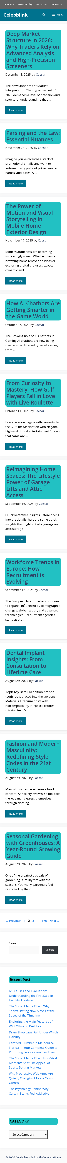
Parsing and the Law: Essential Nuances (33, 136)
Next (54, 921)
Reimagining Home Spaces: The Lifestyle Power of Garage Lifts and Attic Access (33, 482)
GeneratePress (51, 1157)
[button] (44, 15)
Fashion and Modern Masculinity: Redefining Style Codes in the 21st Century (33, 756)
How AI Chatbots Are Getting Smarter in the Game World (33, 310)
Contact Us (57, 4)
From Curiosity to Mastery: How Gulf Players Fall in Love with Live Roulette (30, 392)
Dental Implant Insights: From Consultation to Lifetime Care (26, 662)
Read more (16, 110)
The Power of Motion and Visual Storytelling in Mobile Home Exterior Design (29, 219)
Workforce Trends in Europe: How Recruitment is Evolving (32, 571)
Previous (13, 921)
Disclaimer (41, 4)
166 (44, 921)
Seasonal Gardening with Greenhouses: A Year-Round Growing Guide (33, 846)
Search (13, 943)
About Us (9, 4)
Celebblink (16, 15)
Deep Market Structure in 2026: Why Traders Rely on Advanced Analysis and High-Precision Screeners (32, 50)
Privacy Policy (25, 4)
